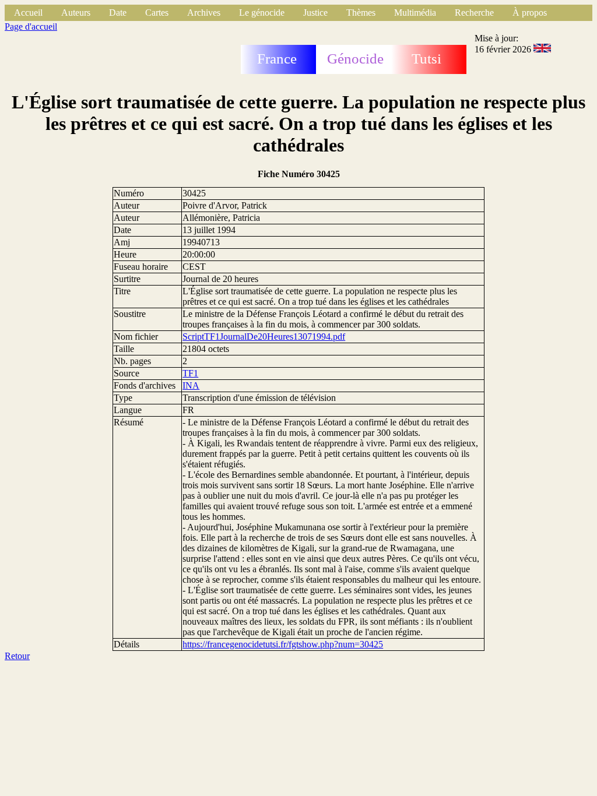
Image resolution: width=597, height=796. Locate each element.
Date (118, 12)
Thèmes (360, 12)
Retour (17, 656)
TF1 (190, 373)
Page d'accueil (31, 26)
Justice (315, 12)
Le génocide (262, 12)
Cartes (156, 12)
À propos (529, 12)
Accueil (28, 12)
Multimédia (415, 12)
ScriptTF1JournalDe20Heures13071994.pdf (263, 336)
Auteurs (75, 12)
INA (190, 385)
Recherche (474, 12)
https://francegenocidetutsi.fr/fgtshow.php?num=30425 (282, 644)
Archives (203, 12)
